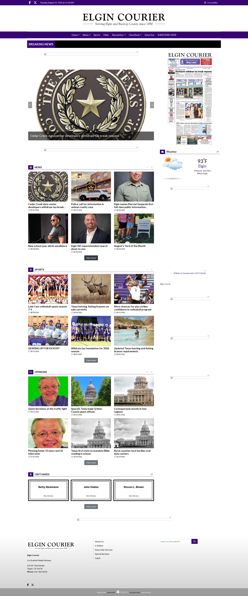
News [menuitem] (86, 34)
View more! (91, 258)
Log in (97, 558)
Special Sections (102, 554)
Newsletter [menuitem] (118, 34)
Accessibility (212, 3)
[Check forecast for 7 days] (172, 168)
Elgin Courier (165, 284)
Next (152, 105)
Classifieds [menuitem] (134, 34)
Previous (30, 105)
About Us (99, 541)
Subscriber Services (104, 549)
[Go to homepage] (124, 18)
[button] (151, 474)
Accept (239, 591)
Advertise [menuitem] (149, 34)
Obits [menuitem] (106, 34)
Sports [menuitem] (97, 34)
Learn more (226, 591)
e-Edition (99, 545)
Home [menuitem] (75, 34)
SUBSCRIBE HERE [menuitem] (167, 34)
